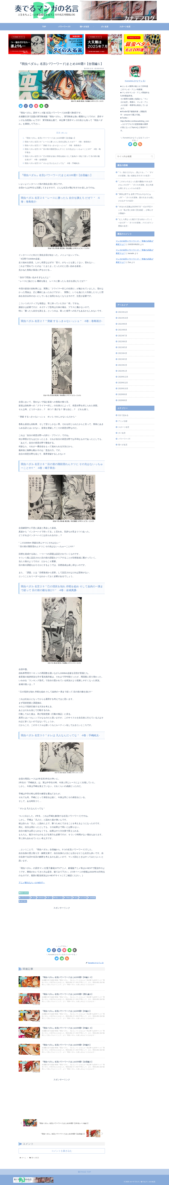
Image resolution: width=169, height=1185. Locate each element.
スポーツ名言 (123, 427)
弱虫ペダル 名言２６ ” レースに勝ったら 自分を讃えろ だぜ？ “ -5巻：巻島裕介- (58, 142)
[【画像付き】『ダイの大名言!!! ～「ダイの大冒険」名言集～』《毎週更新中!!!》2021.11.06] (65, 44)
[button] (152, 156)
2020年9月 (122, 394)
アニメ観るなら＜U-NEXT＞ (32, 882)
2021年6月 (122, 341)
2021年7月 (122, 336)
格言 (76, 897)
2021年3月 (122, 359)
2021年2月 (122, 365)
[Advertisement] (62, 926)
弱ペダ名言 (24, 893)
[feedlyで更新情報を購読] (62, 958)
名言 (34, 897)
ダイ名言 (122, 433)
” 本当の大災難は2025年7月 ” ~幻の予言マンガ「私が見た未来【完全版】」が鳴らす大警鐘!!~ (135, 210)
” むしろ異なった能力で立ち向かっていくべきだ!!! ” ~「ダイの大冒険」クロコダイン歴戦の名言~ (135, 222)
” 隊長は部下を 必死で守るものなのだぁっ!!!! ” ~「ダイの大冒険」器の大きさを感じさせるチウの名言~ (136, 197)
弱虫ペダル (58, 897)
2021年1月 (122, 371)
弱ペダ (50, 897)
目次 (58, 133)
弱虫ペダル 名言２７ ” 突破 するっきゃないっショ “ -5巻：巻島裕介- (53, 145)
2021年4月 (122, 353)
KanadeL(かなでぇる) (135, 81)
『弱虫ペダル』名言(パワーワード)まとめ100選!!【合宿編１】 (50, 138)
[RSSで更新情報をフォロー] (67, 958)
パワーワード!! (124, 439)
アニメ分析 (122, 421)
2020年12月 (123, 377)
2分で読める (123, 415)
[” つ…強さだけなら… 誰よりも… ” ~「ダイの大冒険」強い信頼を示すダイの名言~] (26, 44)
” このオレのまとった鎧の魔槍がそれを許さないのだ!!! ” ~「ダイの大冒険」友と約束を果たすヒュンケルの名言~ (135, 184)
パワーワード (25, 897)
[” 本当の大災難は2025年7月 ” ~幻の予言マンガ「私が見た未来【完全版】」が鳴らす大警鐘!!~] (103, 44)
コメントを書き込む (61, 1151)
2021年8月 (122, 330)
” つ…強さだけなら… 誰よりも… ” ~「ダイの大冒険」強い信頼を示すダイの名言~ (135, 174)
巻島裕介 (41, 897)
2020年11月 (123, 383)
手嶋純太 (68, 897)
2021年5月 (122, 347)
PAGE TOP (85, 1172)
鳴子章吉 (23, 901)
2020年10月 (123, 389)
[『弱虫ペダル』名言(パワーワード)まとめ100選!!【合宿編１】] (31, 106)
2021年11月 (123, 312)
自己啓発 (83, 897)
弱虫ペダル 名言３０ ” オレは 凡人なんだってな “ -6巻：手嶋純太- (52, 163)
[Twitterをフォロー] (57, 958)
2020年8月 (122, 400)
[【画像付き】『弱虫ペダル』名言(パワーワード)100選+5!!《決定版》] (142, 44)
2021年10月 (123, 318)
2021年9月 (122, 324)
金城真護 (92, 897)
